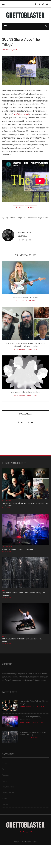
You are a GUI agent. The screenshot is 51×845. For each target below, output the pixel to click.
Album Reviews (19, 349)
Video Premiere (7, 547)
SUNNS (46, 218)
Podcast (5, 775)
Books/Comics (8, 793)
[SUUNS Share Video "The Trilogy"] (25, 72)
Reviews (5, 781)
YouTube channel (21, 114)
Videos (18, 301)
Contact (5, 805)
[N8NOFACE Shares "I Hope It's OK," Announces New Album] (25, 619)
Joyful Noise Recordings (32, 218)
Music (4, 763)
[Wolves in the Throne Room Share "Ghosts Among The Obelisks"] (25, 573)
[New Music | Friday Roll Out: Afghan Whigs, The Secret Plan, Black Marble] (25, 483)
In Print (4, 799)
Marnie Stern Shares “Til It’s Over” (25, 298)
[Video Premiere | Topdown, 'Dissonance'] (25, 530)
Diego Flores (10, 218)
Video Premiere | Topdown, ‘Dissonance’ (17, 549)
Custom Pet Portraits (10, 442)
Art (3, 769)
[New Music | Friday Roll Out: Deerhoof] (25, 373)
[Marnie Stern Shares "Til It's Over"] (25, 278)
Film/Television (8, 787)
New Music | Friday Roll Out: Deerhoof (25, 392)
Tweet (32, 207)
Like (19, 207)
